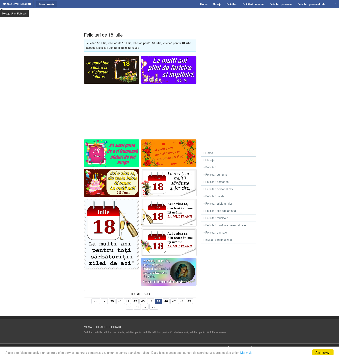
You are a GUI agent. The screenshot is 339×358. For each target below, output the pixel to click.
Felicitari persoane (217, 182)
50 (129, 307)
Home (209, 153)
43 (143, 301)
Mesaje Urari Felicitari (17, 4)
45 (158, 301)
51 (137, 307)
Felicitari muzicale (216, 218)
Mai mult (246, 352)
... (332, 4)
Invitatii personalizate (218, 240)
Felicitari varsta (214, 196)
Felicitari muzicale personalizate (225, 225)
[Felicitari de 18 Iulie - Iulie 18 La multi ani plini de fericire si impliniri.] (168, 70)
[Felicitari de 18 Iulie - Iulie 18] (168, 153)
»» (153, 307)
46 (166, 301)
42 (135, 301)
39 (112, 301)
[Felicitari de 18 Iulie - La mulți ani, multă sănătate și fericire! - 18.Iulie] (168, 183)
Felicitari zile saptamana (220, 211)
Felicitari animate (216, 232)
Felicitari (210, 167)
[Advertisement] (169, 17)
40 (119, 301)
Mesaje (210, 160)
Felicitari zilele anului (218, 203)
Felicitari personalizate (219, 189)
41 (127, 301)
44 (150, 301)
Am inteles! (323, 352)
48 (181, 301)
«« (95, 301)
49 (189, 301)
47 (174, 301)
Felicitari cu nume (216, 174)
